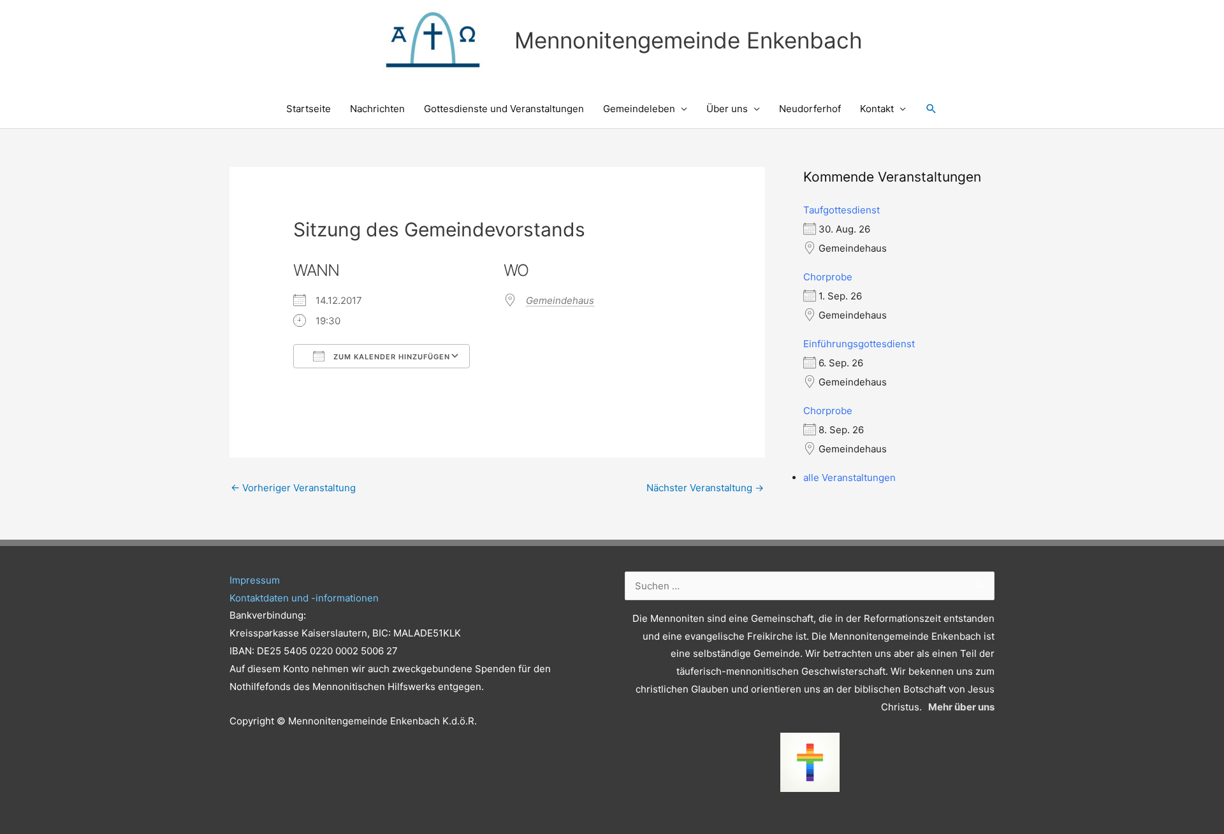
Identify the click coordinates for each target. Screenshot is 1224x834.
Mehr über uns (961, 707)
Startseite (308, 109)
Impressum (254, 580)
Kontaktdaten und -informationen (304, 598)
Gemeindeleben (639, 109)
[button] (931, 109)
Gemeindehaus (560, 300)
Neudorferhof (810, 109)
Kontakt (877, 109)
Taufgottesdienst (841, 210)
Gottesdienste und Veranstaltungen (504, 109)
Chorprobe (827, 277)
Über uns (727, 109)
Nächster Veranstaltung (705, 488)
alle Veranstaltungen (849, 477)
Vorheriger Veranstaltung (293, 488)
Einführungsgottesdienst (859, 344)
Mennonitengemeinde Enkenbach (688, 40)
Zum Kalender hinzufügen (390, 356)
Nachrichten (377, 109)
